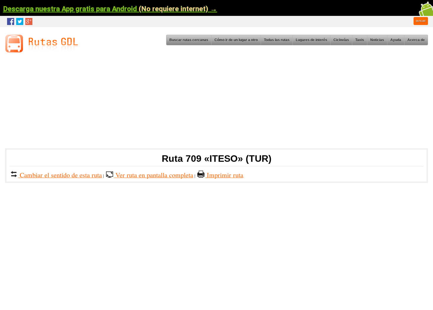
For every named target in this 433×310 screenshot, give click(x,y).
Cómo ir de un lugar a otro (236, 40)
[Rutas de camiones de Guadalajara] (43, 51)
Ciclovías (341, 40)
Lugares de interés (311, 40)
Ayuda (395, 40)
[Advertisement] (182, 102)
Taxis (359, 40)
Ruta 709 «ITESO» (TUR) (217, 158)
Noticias (377, 40)
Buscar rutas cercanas (188, 40)
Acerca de (416, 40)
